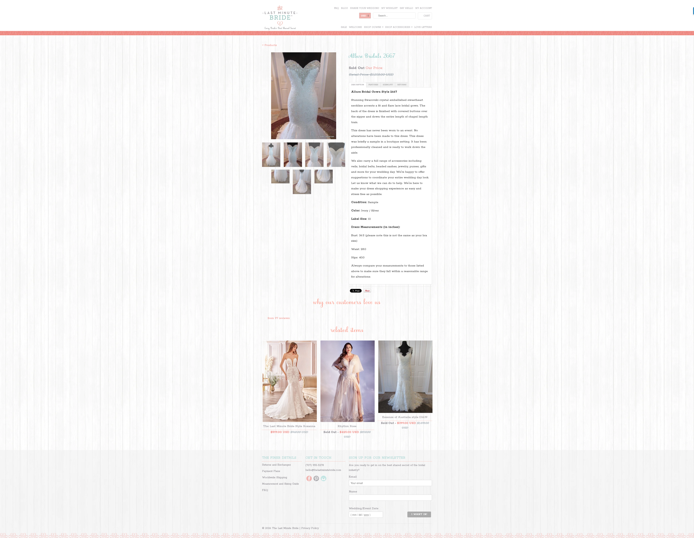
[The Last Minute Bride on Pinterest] (316, 479)
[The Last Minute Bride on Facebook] (309, 479)
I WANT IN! (419, 514)
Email (353, 477)
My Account (423, 8)
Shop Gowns (373, 27)
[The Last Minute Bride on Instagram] (323, 479)
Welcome (355, 27)
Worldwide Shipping (274, 477)
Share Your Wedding (364, 8)
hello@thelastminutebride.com (323, 470)
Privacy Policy (310, 528)
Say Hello (406, 8)
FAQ (336, 8)
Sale (344, 27)
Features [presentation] (373, 84)
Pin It (367, 291)
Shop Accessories (398, 27)
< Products (269, 45)
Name (353, 491)
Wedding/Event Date (363, 508)
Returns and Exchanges (276, 464)
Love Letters (423, 27)
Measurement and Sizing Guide (280, 484)
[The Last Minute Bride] (289, 18)
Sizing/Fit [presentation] (388, 84)
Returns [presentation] (401, 84)
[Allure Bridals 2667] (303, 96)
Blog (344, 8)
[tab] (357, 84)
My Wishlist (389, 8)
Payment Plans (271, 471)
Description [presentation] (357, 84)
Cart (426, 15)
